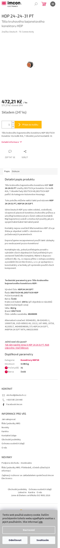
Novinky (5, 427)
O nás (4, 447)
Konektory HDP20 (30, 360)
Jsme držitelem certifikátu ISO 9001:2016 (30, 495)
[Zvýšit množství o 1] (13, 123)
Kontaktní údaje (9, 435)
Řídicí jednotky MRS (11, 423)
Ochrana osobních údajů (13, 443)
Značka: (18, 31)
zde (41, 522)
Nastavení (29, 530)
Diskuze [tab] (16, 171)
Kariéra (5, 431)
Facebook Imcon (14, 404)
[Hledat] (36, 4)
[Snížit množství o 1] (13, 126)
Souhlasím (42, 540)
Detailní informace (10, 142)
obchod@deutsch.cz (16, 395)
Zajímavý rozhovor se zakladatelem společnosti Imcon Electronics (28, 477)
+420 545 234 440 (14, 399)
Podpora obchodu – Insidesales (17, 463)
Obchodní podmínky (11, 439)
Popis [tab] (7, 171)
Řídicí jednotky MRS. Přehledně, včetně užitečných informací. (26, 469)
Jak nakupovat (9, 419)
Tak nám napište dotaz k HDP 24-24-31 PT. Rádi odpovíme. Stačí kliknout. (27, 346)
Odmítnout (15, 540)
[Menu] (53, 4)
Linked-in (22, 492)
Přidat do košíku (30, 124)
